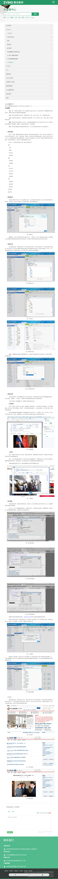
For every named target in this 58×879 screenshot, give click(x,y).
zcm (8, 17)
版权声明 (6, 870)
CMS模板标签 (10, 90)
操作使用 (9, 48)
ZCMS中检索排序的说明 (12, 58)
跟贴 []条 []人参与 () (44, 813)
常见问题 (26, 870)
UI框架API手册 (10, 82)
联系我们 (30, 870)
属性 (23, 17)
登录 (13, 811)
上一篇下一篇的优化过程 (12, 55)
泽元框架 (8, 25)
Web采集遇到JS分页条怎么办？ (14, 51)
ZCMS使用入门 (10, 62)
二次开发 (9, 33)
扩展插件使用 (10, 37)
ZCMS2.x (8, 29)
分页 (16, 17)
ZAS (7, 70)
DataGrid (27, 17)
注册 (9, 811)
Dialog (32, 17)
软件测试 (8, 94)
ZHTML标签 (9, 78)
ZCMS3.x (8, 66)
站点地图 (21, 870)
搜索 (35, 14)
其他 (7, 98)
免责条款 (11, 870)
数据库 (12, 17)
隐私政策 (16, 870)
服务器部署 (9, 86)
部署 (8, 40)
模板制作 (9, 44)
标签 (19, 17)
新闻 (5, 17)
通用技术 (8, 74)
